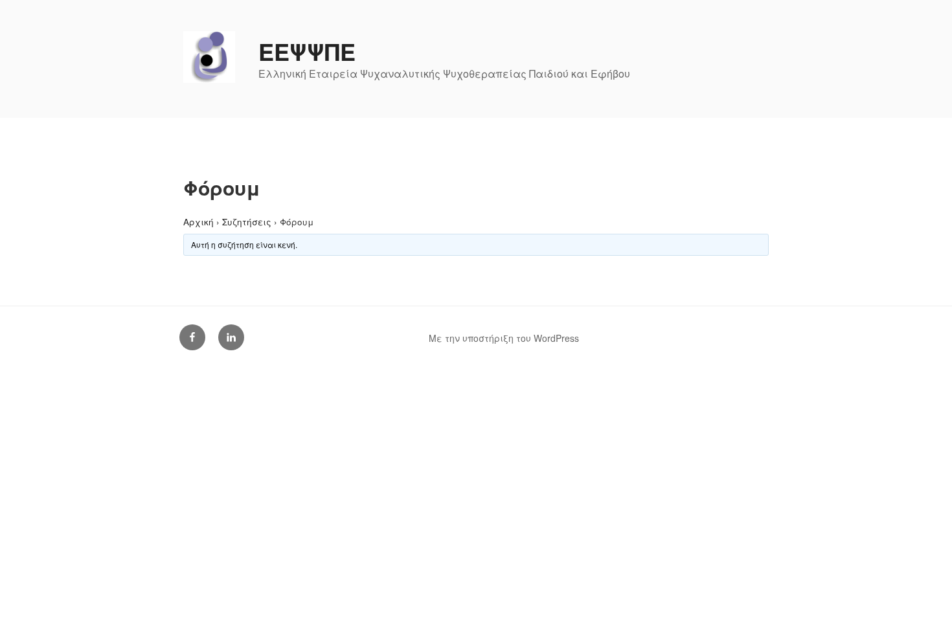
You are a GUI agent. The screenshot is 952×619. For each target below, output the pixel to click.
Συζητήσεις (246, 221)
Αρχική (198, 221)
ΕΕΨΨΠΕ (307, 51)
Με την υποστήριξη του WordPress (504, 338)
